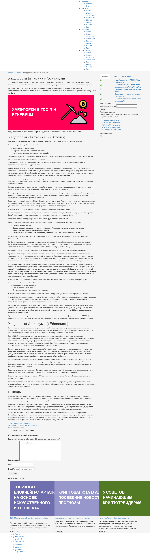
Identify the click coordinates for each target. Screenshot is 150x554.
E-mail (11, 469)
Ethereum (89, 20)
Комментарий (13, 460)
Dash (88, 27)
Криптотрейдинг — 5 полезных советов (114, 518)
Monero (89, 24)
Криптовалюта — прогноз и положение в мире (72, 518)
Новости (89, 3)
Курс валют (85, 29)
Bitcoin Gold (90, 17)
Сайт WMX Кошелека (112, 122)
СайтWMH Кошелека (112, 125)
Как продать (86, 50)
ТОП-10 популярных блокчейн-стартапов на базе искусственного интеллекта (29, 519)
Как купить (85, 8)
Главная (84, 1)
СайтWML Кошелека (112, 127)
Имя (10, 464)
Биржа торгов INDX (111, 120)
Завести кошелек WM (112, 129)
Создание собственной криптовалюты (22, 425)
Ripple (88, 22)
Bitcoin (88, 10)
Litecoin (89, 13)
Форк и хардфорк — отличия (19, 423)
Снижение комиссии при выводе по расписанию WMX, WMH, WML (128, 85)
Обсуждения (126, 76)
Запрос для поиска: (108, 106)
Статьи (88, 6)
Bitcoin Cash (90, 15)
